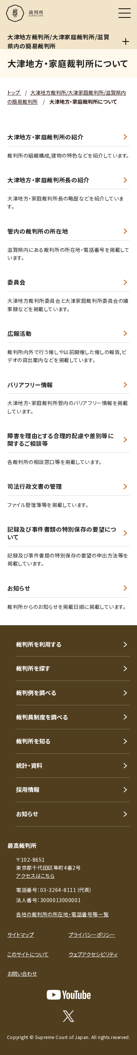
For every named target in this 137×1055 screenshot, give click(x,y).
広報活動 (19, 333)
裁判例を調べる (36, 692)
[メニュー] (124, 13)
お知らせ (18, 588)
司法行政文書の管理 (34, 486)
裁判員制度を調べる (42, 717)
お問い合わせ (22, 973)
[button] (122, 615)
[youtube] (69, 995)
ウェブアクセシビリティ (93, 954)
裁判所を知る (33, 741)
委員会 (16, 282)
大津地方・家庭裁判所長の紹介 (48, 180)
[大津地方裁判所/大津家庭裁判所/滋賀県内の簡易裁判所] (126, 41)
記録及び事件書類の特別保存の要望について (61, 533)
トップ (14, 92)
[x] (68, 1016)
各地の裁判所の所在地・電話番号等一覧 (62, 914)
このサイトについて (28, 954)
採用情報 (27, 789)
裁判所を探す (33, 668)
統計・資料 (29, 765)
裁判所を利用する (38, 644)
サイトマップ (20, 934)
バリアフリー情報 (30, 385)
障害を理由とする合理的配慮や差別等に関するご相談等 (60, 439)
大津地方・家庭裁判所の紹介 (45, 137)
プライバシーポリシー (92, 934)
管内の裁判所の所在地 (37, 231)
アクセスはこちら (35, 875)
